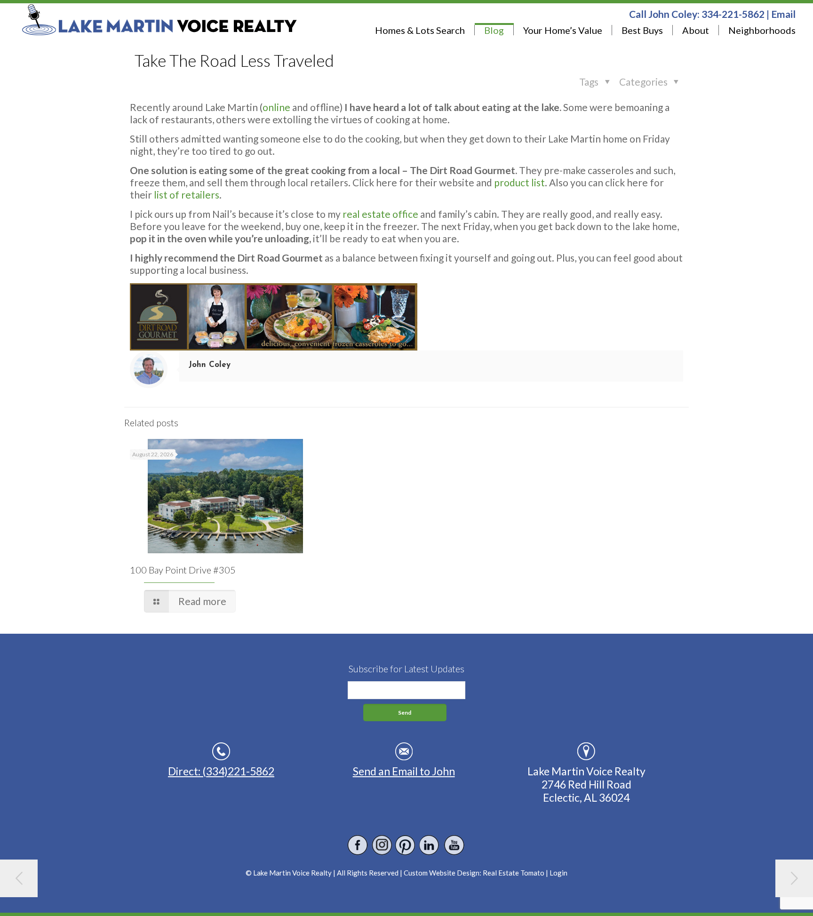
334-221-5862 (733, 14)
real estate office (380, 214)
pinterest (405, 845)
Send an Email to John (404, 771)
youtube (453, 845)
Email (783, 14)
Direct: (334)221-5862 (221, 771)
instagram (381, 845)
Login (558, 872)
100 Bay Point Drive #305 (183, 569)
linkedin (429, 845)
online (276, 107)
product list (519, 182)
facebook (357, 845)
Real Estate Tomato (513, 872)
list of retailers (186, 194)
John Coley (210, 365)
